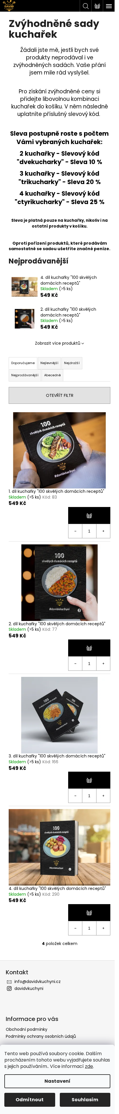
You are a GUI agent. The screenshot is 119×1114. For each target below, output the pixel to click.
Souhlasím (85, 1099)
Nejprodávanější (24, 375)
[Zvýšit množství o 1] (103, 531)
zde (89, 1066)
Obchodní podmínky (26, 1029)
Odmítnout (30, 1099)
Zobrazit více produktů (57, 343)
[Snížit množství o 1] (75, 531)
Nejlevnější (49, 363)
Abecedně (52, 375)
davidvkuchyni (28, 988)
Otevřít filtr (59, 395)
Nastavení (57, 1081)
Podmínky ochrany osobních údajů (41, 1036)
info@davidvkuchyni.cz (37, 981)
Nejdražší (72, 363)
